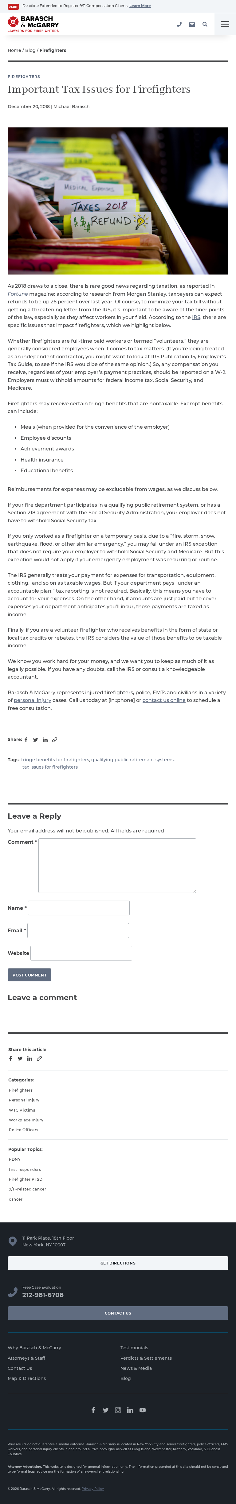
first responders (25, 1169)
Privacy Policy (93, 1489)
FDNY (15, 1159)
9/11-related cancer (27, 1189)
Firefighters (24, 76)
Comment (22, 842)
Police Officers (23, 1130)
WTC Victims (22, 1110)
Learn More (140, 5)
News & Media (136, 1368)
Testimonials (134, 1347)
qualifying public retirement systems (132, 760)
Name (17, 908)
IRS (196, 317)
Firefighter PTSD (26, 1179)
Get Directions (118, 1263)
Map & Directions (27, 1378)
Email (17, 930)
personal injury (32, 700)
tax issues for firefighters (50, 767)
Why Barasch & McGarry (34, 1347)
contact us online (164, 700)
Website (18, 953)
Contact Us (118, 1313)
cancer (16, 1199)
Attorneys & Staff (26, 1358)
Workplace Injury (26, 1120)
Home (14, 50)
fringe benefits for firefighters (55, 760)
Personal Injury (24, 1100)
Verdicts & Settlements (146, 1358)
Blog (30, 50)
